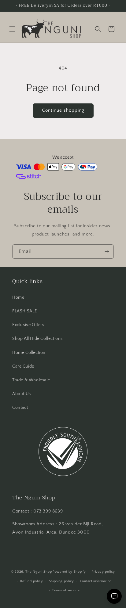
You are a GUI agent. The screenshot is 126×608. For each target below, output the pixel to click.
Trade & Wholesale (31, 380)
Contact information (96, 581)
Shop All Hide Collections (37, 338)
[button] (12, 29)
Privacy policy (103, 572)
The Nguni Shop (38, 572)
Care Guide (23, 366)
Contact (20, 407)
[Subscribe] (106, 251)
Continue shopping (63, 110)
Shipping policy (61, 581)
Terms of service (66, 590)
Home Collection (29, 352)
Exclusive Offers (28, 324)
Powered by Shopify (69, 572)
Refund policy (31, 581)
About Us (21, 393)
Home (18, 297)
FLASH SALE (24, 311)
